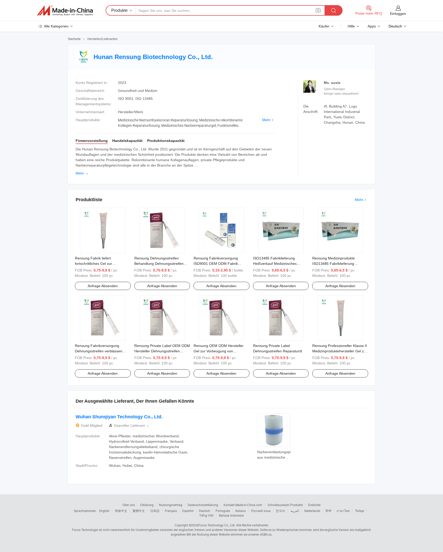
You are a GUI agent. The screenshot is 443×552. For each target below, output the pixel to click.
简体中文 (121, 511)
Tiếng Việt (206, 515)
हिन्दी (328, 511)
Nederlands (312, 511)
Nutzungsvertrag (170, 505)
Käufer (324, 26)
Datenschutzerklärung (203, 505)
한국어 (280, 511)
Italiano (240, 511)
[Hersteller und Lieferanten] (65, 10)
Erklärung (147, 505)
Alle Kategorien (56, 26)
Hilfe (351, 26)
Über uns (129, 505)
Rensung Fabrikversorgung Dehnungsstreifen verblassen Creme (98, 351)
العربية (294, 511)
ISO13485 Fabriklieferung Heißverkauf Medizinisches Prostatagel (275, 263)
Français (171, 511)
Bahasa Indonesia (231, 515)
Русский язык (260, 511)
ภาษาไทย (343, 511)
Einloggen (398, 14)
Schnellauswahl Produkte (285, 505)
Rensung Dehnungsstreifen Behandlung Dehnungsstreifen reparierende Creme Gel (159, 263)
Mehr (266, 120)
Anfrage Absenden (103, 286)
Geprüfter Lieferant (132, 425)
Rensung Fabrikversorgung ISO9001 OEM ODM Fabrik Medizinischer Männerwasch (217, 263)
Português (223, 511)
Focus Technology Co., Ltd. (216, 525)
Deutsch (204, 511)
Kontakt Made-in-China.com (243, 505)
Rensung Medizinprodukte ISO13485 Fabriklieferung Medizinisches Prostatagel (333, 263)
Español (188, 511)
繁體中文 (139, 511)
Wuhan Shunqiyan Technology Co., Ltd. (119, 416)
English (104, 511)
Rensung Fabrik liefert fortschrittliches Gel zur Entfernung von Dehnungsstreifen (102, 263)
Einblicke (314, 505)
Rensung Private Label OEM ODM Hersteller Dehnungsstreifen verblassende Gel (162, 351)
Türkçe (359, 511)
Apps (372, 26)
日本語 (154, 511)
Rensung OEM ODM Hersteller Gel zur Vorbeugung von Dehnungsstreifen (219, 351)
